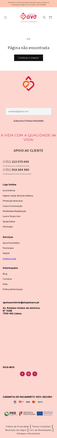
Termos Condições (41, 426)
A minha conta (9, 258)
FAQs (5, 284)
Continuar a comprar (28, 57)
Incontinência (9, 190)
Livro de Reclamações (40, 430)
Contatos (7, 279)
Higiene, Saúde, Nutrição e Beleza (18, 195)
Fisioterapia (8, 248)
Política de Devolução (13, 289)
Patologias (8, 226)
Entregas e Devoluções (28, 433)
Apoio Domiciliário (11, 243)
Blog (5, 273)
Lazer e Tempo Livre (11, 216)
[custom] (22, 373)
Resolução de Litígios (16, 430)
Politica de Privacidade (17, 426)
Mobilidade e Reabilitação (14, 211)
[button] (5, 17)
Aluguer (6, 253)
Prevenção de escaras (13, 200)
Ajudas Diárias (9, 221)
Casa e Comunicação (12, 206)
